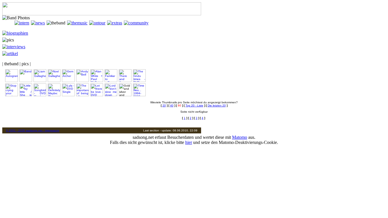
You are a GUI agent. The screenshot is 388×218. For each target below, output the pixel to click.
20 (164, 105)
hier (188, 142)
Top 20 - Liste (194, 105)
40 (172, 105)
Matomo (239, 137)
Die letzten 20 (217, 105)
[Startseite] (8, 22)
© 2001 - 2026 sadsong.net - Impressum (32, 130)
